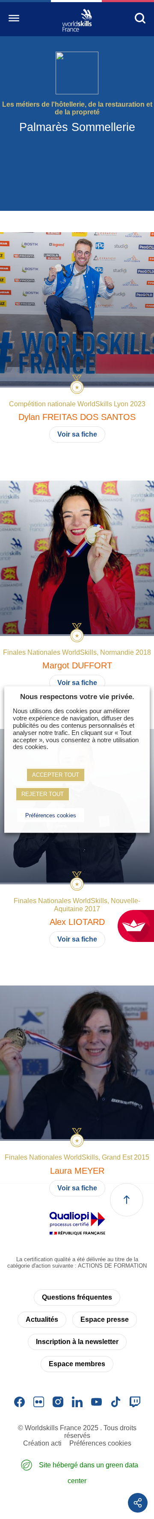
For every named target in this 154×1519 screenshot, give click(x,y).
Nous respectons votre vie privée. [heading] (77, 697)
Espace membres (77, 1363)
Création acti (42, 1443)
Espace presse (104, 1319)
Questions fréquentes (77, 1297)
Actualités (42, 1319)
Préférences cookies (100, 1443)
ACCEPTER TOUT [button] (55, 775)
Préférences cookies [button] (50, 815)
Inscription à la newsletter (77, 1341)
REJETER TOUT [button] (42, 794)
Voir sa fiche (77, 434)
